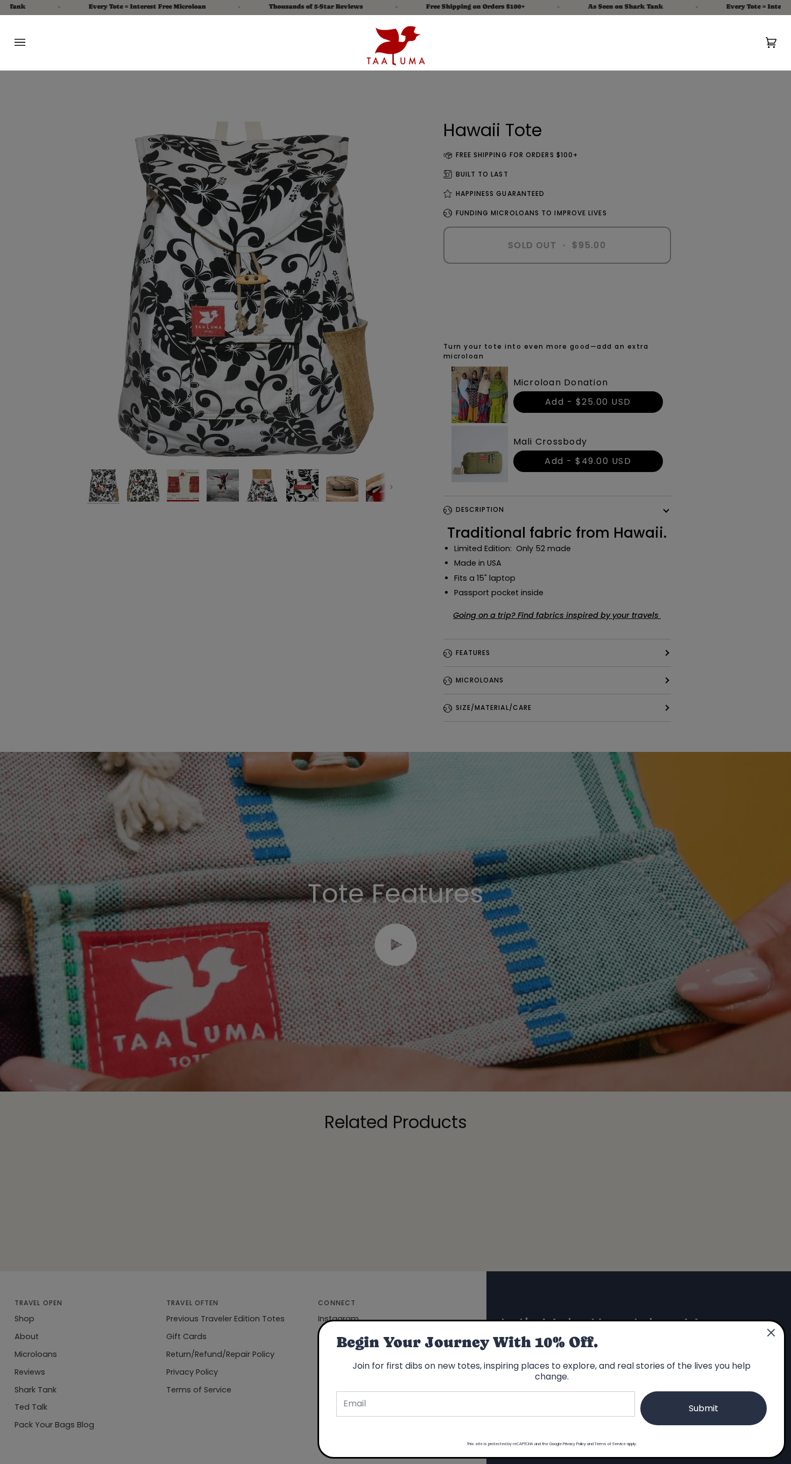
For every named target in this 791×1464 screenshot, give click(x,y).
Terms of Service (610, 1443)
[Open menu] (31, 42)
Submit (703, 1408)
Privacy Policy (574, 1443)
